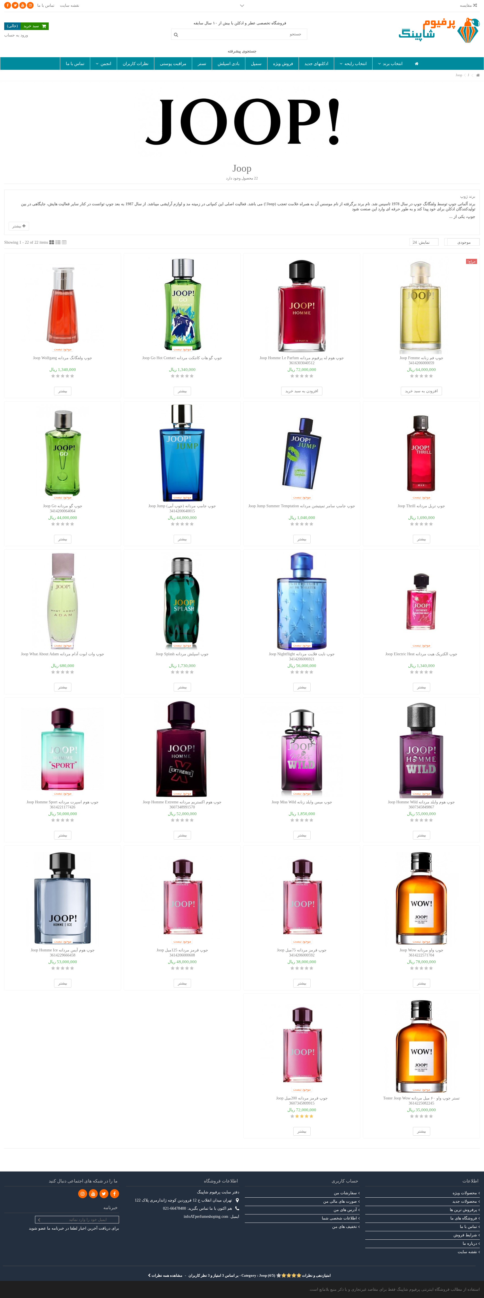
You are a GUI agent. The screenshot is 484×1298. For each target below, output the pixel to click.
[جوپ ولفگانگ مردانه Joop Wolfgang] (62, 305)
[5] (412, 376)
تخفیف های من (344, 1227)
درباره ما (470, 1243)
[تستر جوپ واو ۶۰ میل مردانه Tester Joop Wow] (421, 1045)
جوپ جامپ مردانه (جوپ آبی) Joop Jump (182, 506)
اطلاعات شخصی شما (339, 1218)
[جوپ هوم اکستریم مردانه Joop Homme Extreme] (182, 749)
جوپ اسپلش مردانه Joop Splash (182, 654)
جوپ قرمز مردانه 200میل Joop (302, 1098)
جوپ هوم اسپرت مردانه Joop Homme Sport (63, 802)
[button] (390, 63)
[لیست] (58, 242)
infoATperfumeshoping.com (206, 1216)
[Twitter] (15, 5)
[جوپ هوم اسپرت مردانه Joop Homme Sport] (62, 749)
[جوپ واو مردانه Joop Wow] (421, 897)
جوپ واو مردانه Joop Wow (421, 950)
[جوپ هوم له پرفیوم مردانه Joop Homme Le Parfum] (301, 305)
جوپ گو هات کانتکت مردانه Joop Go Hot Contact (182, 358)
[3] (421, 376)
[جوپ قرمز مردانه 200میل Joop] (301, 1045)
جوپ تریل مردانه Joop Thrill (421, 506)
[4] (416, 376)
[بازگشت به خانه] (478, 75)
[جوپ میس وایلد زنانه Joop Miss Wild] (301, 749)
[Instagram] (30, 5)
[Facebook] (7, 5)
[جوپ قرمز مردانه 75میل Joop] (301, 897)
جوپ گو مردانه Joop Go (62, 506)
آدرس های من (345, 1210)
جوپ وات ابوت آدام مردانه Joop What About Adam (62, 654)
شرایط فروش (465, 1235)
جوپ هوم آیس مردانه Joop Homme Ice (63, 950)
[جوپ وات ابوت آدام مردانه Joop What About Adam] (62, 601)
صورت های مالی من (340, 1201)
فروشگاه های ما (463, 1218)
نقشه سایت (69, 5)
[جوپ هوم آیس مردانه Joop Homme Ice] (62, 897)
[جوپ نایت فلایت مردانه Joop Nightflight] (301, 601)
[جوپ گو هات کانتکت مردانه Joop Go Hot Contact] (182, 305)
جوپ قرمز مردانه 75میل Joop (302, 950)
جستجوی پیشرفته (242, 51)
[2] (426, 376)
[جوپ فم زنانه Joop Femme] (421, 305)
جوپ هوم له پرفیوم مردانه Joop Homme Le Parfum (302, 358)
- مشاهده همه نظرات (241, 1275)
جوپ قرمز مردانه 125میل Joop (182, 950)
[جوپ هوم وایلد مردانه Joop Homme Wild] (421, 749)
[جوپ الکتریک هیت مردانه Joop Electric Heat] (421, 601)
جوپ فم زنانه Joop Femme (421, 358)
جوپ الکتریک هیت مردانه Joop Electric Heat (421, 654)
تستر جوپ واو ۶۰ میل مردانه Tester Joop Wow (421, 1098)
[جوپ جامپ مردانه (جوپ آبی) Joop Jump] (182, 453)
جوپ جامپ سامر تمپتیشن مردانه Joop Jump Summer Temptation (301, 506)
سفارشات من (345, 1193)
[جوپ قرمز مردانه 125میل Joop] (182, 897)
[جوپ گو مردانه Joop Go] (62, 453)
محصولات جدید (464, 1201)
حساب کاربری (345, 1181)
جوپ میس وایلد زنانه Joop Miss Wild (302, 802)
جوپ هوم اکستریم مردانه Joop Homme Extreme (182, 802)
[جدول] (51, 242)
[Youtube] (22, 5)
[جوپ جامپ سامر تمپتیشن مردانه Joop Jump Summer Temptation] (301, 453)
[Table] (64, 242)
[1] (431, 376)
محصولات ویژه (465, 1193)
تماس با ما (45, 5)
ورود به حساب (16, 35)
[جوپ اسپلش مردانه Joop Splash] (182, 601)
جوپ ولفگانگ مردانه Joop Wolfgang (62, 358)
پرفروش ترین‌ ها (463, 1210)
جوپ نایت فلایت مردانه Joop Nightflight (302, 654)
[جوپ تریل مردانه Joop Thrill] (421, 453)
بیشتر (17, 226)
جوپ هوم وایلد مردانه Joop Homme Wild (421, 802)
